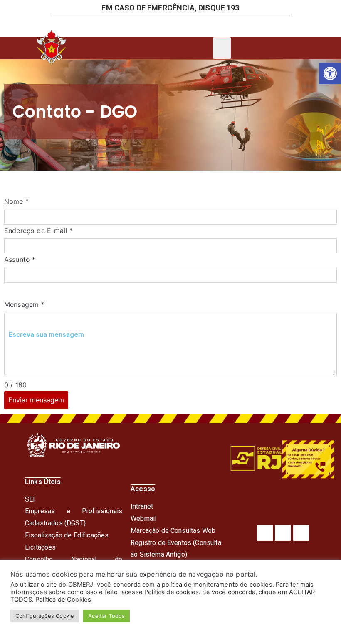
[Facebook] (265, 533)
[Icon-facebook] (183, 26)
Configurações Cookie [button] (44, 615)
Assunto (19, 259)
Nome (16, 201)
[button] (330, 73)
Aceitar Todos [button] (106, 615)
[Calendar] (151, 26)
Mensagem (24, 304)
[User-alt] (119, 26)
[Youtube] (301, 533)
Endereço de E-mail (38, 230)
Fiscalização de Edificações (67, 535)
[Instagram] (283, 533)
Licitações (40, 547)
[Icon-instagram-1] (214, 26)
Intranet (142, 506)
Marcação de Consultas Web (173, 531)
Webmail (143, 518)
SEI (30, 499)
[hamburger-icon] (222, 48)
